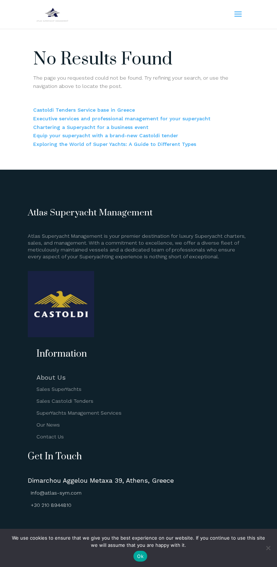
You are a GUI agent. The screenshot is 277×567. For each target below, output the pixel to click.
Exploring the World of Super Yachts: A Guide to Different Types (114, 144)
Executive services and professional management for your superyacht (121, 118)
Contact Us (50, 436)
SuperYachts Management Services (79, 413)
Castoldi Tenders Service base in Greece (84, 110)
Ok (140, 556)
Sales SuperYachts (59, 389)
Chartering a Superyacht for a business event (90, 127)
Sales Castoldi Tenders (64, 401)
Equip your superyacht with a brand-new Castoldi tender (105, 135)
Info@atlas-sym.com (56, 493)
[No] (268, 548)
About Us (51, 377)
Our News (48, 425)
